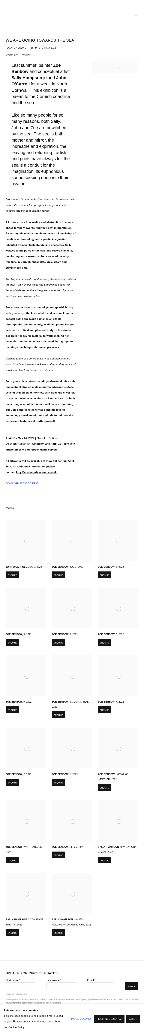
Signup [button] (132, 986)
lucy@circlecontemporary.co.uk (36, 472)
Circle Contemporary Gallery (72, 14)
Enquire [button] (12, 575)
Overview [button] (12, 54)
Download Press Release (22, 483)
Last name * (53, 980)
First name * (13, 980)
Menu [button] (135, 14)
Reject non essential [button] (109, 1019)
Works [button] (26, 54)
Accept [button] (133, 1019)
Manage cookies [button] (81, 1018)
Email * (91, 980)
